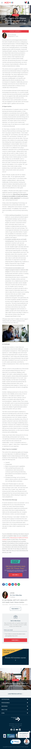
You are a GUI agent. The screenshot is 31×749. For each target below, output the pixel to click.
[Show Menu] (2, 2)
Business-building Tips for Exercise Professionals (15, 684)
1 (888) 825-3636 (15, 727)
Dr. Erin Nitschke (12, 34)
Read (15, 608)
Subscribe (15, 640)
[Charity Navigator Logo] (11, 735)
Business (15, 14)
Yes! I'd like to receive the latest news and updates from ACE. (15, 635)
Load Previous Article (15, 693)
